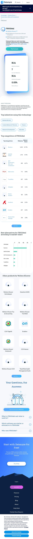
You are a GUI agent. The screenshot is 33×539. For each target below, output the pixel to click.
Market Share (11, 15)
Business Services (7, 120)
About (16, 504)
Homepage (4, 15)
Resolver (10, 147)
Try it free (16, 463)
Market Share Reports (16, 512)
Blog (16, 500)
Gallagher (10, 187)
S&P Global (14, 44)
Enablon (10, 210)
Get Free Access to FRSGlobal (17, 409)
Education (21, 129)
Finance (24, 125)
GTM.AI (7, 10)
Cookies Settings (16, 535)
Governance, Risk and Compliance (10, 17)
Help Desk (16, 508)
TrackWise (10, 179)
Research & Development (9, 129)
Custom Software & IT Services (10, 125)
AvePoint (10, 202)
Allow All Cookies (16, 532)
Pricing (16, 496)
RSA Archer (11, 171)
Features (16, 493)
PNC (18, 44)
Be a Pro (16, 487)
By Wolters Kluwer (11, 31)
